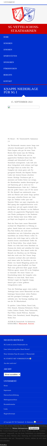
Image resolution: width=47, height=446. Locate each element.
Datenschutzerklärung (11, 395)
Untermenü (9, 2)
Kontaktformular (9, 404)
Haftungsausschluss (10, 400)
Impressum (7, 390)
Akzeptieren (34, 428)
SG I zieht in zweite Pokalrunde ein (16, 345)
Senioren (31, 324)
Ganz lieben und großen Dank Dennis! (17, 349)
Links (6, 409)
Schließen (3, 445)
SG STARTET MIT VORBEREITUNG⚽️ (17, 359)
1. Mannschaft (22, 324)
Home (6, 386)
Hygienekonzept (9, 414)
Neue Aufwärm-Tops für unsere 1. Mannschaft (19, 354)
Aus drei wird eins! (10, 363)
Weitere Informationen (20, 428)
